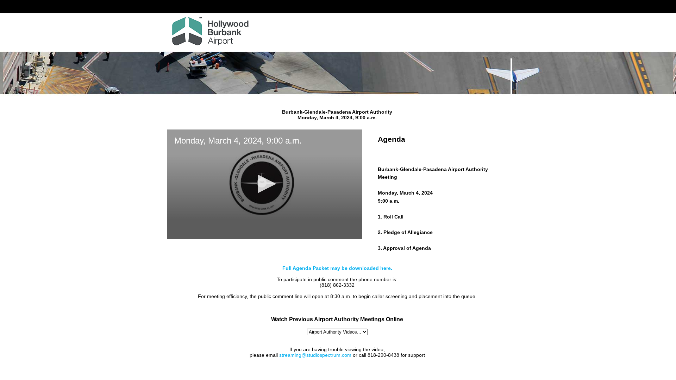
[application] (264, 184)
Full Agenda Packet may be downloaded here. (337, 268)
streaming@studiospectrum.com (315, 355)
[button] (264, 183)
